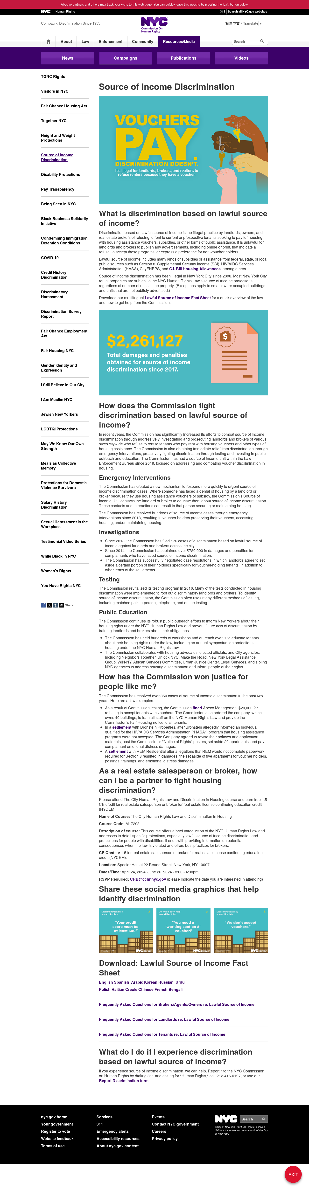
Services (104, 1116)
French (161, 989)
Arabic (137, 982)
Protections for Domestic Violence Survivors (64, 485)
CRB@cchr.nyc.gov (148, 879)
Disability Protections (60, 174)
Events (158, 1116)
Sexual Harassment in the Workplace (64, 524)
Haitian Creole (124, 989)
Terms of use (53, 1145)
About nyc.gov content (118, 1145)
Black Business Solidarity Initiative (64, 221)
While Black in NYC (58, 556)
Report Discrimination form (123, 1080)
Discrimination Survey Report (61, 314)
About (66, 41)
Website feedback (57, 1138)
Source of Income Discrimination (57, 157)
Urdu (180, 982)
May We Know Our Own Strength (62, 446)
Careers (159, 1131)
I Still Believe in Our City (62, 384)
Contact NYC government (175, 1124)
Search (267, 1119)
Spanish (121, 982)
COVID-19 (50, 257)
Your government (57, 1124)
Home (48, 41)
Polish (105, 989)
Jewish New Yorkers (59, 414)
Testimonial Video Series (63, 541)
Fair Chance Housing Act (64, 106)
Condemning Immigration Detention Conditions (64, 240)
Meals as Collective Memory (58, 465)
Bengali (176, 989)
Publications (184, 58)
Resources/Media (179, 41)
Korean (150, 982)
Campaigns (125, 58)
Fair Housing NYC (57, 350)
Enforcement (110, 41)
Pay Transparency (57, 189)
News (67, 58)
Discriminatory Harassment (54, 294)
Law (85, 41)
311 (222, 11)
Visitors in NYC (55, 91)
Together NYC (54, 120)
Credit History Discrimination (54, 274)
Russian (166, 982)
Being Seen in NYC (58, 204)
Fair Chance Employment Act (64, 333)
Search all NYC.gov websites (247, 11)
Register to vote (55, 1131)
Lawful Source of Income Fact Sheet (178, 297)
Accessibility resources (118, 1138)
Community (142, 41)
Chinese (146, 989)
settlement (121, 727)
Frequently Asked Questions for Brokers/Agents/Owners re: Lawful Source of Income (176, 1004)
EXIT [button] (293, 1174)
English (106, 982)
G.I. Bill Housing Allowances (195, 268)
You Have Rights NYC (61, 585)
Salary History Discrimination (54, 504)
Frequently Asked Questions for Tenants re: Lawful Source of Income (162, 1034)
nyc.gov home (54, 1116)
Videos (241, 58)
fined (197, 708)
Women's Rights (56, 570)
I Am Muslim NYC (56, 399)
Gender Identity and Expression (59, 367)
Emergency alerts (113, 1131)
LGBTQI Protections (59, 429)
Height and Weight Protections (58, 137)
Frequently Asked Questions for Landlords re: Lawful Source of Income (164, 1019)
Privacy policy (165, 1138)
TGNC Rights (53, 76)
